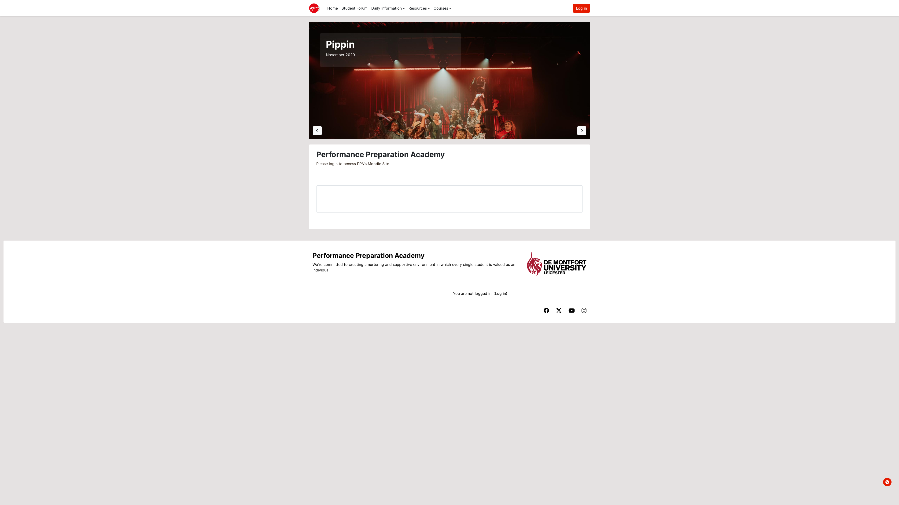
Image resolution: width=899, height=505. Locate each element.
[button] (317, 130)
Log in (581, 8)
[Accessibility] (887, 482)
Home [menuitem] (332, 8)
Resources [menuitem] (418, 8)
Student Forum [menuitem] (355, 8)
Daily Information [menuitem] (386, 8)
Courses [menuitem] (441, 8)
